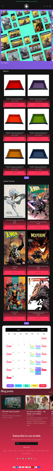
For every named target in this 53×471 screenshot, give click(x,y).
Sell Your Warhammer (26, 453)
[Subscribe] (36, 443)
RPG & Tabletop (26, 386)
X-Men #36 (14, 266)
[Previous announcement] (2, 1)
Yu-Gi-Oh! (43, 385)
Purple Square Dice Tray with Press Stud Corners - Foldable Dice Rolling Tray (38, 99)
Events (47, 450)
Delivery (5, 450)
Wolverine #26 (14, 312)
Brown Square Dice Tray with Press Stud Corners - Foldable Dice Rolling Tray (14, 167)
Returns (15, 450)
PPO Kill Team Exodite (10, 412)
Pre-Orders (4, 63)
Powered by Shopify (32, 469)
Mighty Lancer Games (24, 469)
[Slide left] (23, 67)
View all (26, 177)
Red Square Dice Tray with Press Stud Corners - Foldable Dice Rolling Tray (14, 99)
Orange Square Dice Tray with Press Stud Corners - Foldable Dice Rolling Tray (14, 133)
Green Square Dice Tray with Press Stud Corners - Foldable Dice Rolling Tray (38, 133)
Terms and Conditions (30, 450)
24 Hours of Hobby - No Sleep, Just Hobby (36, 413)
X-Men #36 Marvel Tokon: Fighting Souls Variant (14, 221)
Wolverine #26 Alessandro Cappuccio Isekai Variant (38, 267)
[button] (2, 6)
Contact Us (10, 450)
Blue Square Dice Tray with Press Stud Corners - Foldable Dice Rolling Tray (38, 167)
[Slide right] (29, 67)
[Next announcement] (50, 1)
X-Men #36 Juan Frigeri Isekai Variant (38, 221)
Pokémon (35, 385)
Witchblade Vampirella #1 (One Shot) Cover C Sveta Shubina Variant (38, 313)
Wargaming (18, 385)
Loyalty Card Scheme (40, 450)
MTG (10, 385)
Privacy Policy (21, 450)
